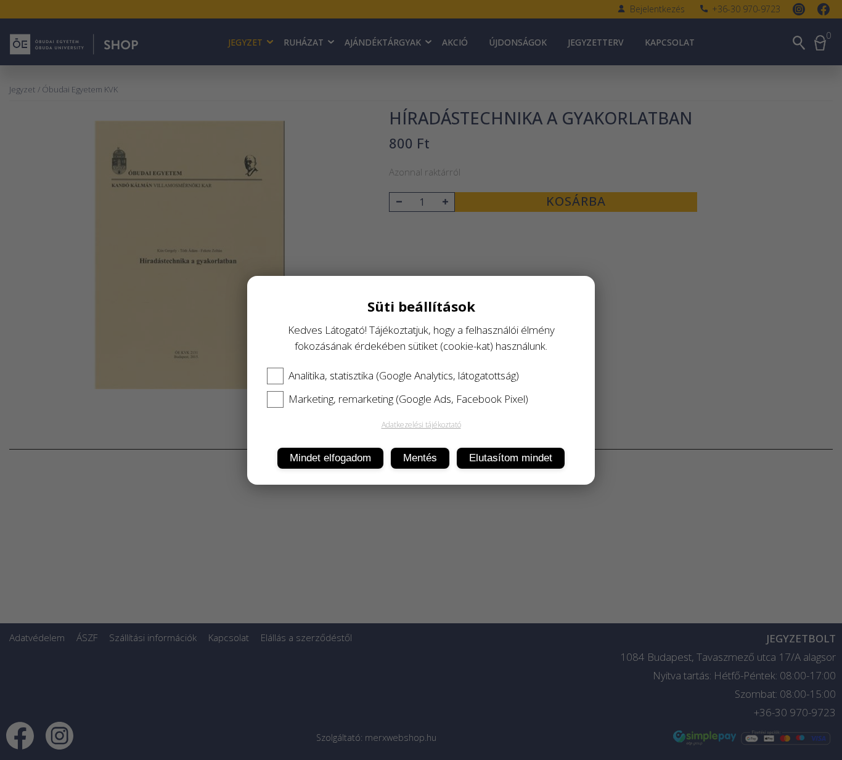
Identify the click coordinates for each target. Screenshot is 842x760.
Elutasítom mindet (510, 458)
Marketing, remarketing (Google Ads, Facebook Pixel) (408, 399)
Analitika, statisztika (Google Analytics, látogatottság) (403, 375)
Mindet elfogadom (330, 458)
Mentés (420, 458)
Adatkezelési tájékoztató (421, 424)
